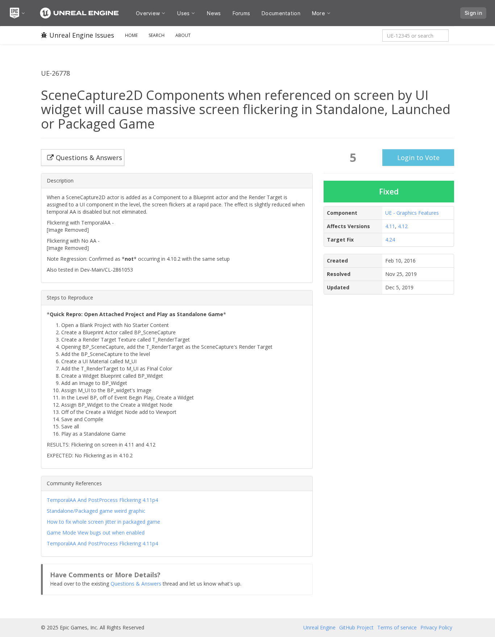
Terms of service (397, 627)
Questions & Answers (136, 583)
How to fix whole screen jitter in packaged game (103, 521)
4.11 (390, 226)
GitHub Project (356, 627)
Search (157, 35)
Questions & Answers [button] (89, 157)
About (183, 35)
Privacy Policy (436, 627)
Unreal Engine (319, 627)
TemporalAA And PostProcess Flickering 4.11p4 (102, 499)
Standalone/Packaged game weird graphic (96, 510)
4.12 (403, 226)
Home (131, 35)
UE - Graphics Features (412, 212)
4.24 (390, 239)
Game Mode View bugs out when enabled (96, 532)
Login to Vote (418, 157)
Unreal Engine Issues (81, 35)
